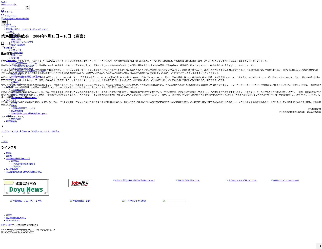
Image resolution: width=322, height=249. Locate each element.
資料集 (9, 156)
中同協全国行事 (18, 90)
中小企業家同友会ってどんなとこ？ (27, 63)
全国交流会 (16, 166)
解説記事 (15, 58)
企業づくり (16, 50)
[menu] (4, 23)
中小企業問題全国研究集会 (23, 164)
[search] (27, 8)
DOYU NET (6, 225)
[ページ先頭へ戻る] (319, 246)
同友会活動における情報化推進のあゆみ (29, 113)
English (4, 2)
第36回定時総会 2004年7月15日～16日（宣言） (27, 29)
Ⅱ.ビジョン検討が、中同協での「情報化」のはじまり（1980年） (30, 131)
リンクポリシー (13, 220)
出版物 (14, 121)
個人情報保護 (17, 111)
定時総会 (8, 48)
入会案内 (15, 82)
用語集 (9, 153)
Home (8, 24)
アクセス (8, 12)
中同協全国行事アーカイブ (23, 108)
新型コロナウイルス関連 (22, 42)
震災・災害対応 (18, 45)
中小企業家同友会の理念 (22, 68)
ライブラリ (11, 100)
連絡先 (9, 215)
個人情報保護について (16, 218)
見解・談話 (16, 39)
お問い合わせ (10, 16)
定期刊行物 (16, 119)
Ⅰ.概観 (4, 141)
